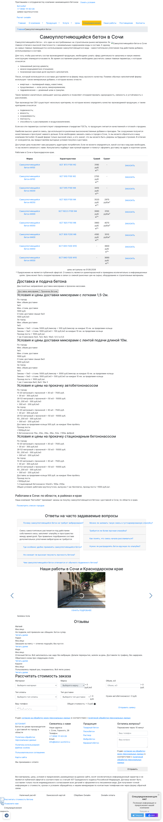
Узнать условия (87, 2)
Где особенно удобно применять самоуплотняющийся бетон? (52, 547)
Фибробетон (89, 739)
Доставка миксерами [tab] (28, 291)
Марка (64, 681)
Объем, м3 (111, 681)
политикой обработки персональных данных (109, 718)
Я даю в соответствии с (73, 718)
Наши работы (110, 23)
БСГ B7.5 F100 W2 (68, 164)
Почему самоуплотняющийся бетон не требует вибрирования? (53, 523)
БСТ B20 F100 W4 (68, 199)
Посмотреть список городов (30, 505)
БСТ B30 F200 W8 (67, 234)
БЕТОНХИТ (20, 723)
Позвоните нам (11, 803)
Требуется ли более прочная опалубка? (108, 530)
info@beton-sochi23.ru (59, 742)
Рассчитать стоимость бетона (18, 799)
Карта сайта (21, 757)
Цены (77, 23)
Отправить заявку (126, 707)
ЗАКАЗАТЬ (130, 165)
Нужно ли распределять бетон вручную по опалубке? (114, 546)
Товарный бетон (91, 727)
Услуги (66, 23)
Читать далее (21, 635)
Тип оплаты (20, 692)
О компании (34, 23)
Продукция (51, 23)
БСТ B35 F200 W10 (68, 246)
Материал (20, 681)
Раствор (87, 735)
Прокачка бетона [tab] (49, 291)
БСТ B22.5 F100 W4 (68, 211)
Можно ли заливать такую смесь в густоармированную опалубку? (121, 523)
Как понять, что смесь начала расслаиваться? (111, 538)
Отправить (132, 769)
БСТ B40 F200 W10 (68, 257)
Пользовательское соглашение (30, 752)
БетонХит (21, 6)
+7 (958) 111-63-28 (25, 9)
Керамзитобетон (91, 743)
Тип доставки (67, 692)
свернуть (4, 811)
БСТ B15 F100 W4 (68, 188)
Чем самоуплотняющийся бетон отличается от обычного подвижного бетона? (60, 562)
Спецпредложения (91, 23)
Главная (22, 23)
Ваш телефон (21, 704)
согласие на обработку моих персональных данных (46, 718)
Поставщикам (126, 23)
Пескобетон (89, 731)
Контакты (140, 23)
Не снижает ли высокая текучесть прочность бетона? (49, 555)
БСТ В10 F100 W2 (68, 176)
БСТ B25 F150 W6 (68, 223)
